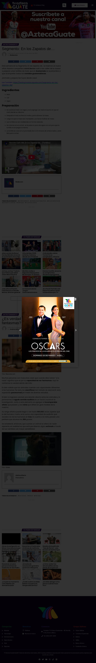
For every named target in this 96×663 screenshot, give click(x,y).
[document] (48, 331)
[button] (75, 299)
